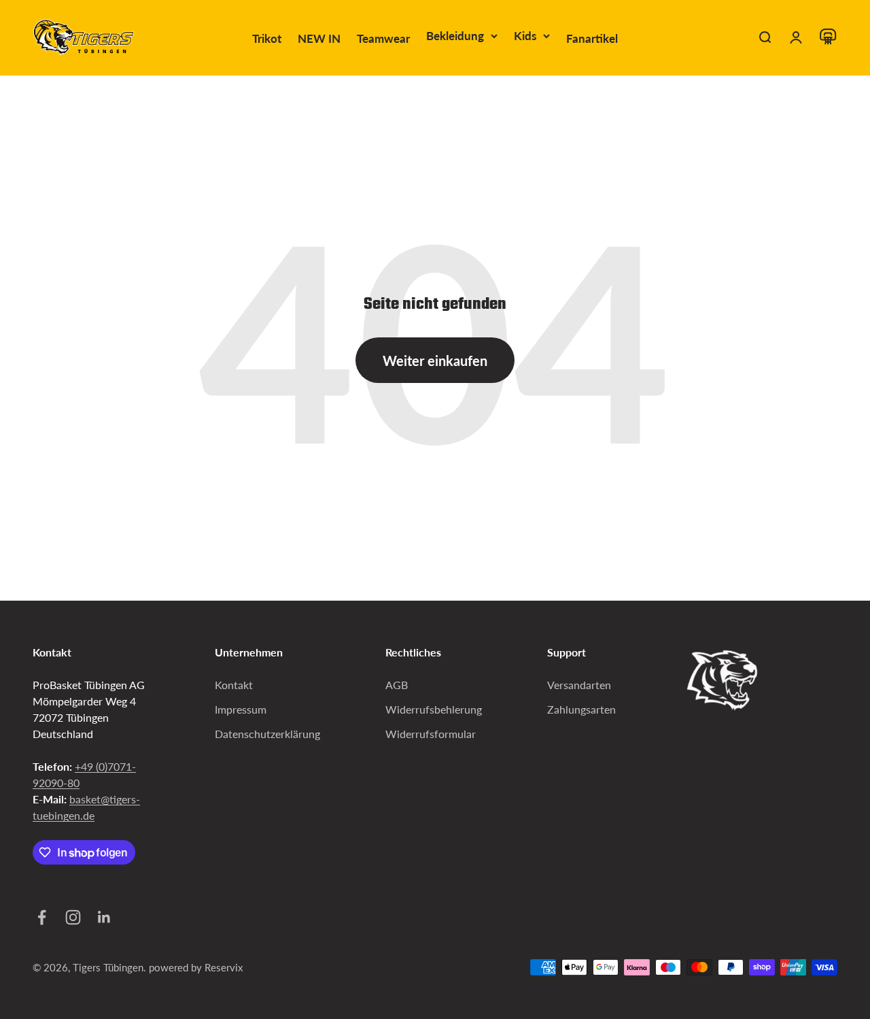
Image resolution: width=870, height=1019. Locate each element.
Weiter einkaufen (435, 360)
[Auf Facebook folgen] (40, 917)
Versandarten (579, 684)
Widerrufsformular (430, 733)
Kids (525, 36)
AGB (396, 684)
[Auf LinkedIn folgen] (102, 917)
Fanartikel (592, 38)
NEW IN (319, 38)
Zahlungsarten (581, 709)
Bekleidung (455, 36)
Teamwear (383, 38)
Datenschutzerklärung (267, 733)
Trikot (266, 38)
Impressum (240, 709)
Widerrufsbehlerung (433, 709)
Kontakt (234, 684)
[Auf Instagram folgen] (71, 917)
